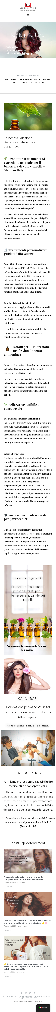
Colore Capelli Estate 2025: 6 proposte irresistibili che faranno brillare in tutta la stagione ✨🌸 (28, 921)
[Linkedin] (34, 993)
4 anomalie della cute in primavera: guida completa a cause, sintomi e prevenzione (23, 878)
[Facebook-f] (22, 993)
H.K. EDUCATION (28, 773)
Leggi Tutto (8, 887)
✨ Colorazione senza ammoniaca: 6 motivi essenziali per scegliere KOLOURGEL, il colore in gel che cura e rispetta (27, 966)
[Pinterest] (30, 993)
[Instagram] (26, 993)
